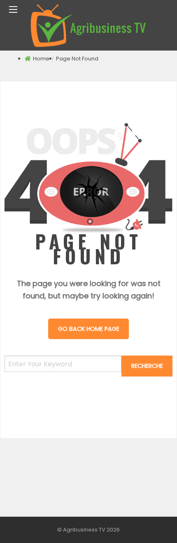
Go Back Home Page (88, 329)
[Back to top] (150, 524)
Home (41, 58)
